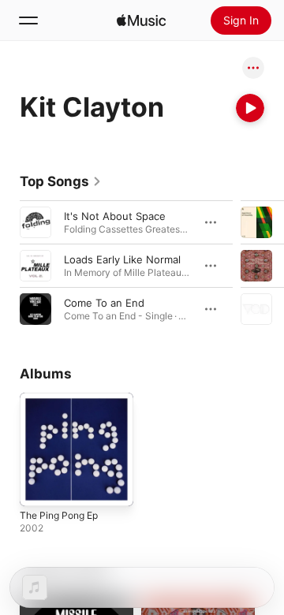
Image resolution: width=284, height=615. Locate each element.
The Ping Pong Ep (59, 515)
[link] (61, 181)
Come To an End (104, 302)
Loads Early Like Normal (122, 259)
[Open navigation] (28, 20)
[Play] (250, 108)
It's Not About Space (115, 216)
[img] (141, 20)
